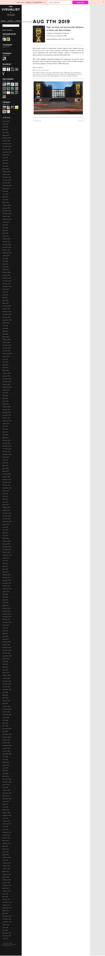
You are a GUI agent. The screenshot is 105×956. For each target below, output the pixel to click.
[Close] (103, 1)
